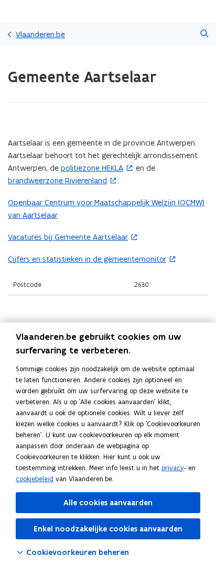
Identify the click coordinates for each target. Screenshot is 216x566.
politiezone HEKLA (92, 168)
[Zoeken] (204, 34)
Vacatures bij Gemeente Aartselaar (68, 237)
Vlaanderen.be (40, 34)
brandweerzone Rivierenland (57, 180)
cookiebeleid (34, 478)
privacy (172, 467)
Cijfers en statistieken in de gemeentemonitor (87, 259)
